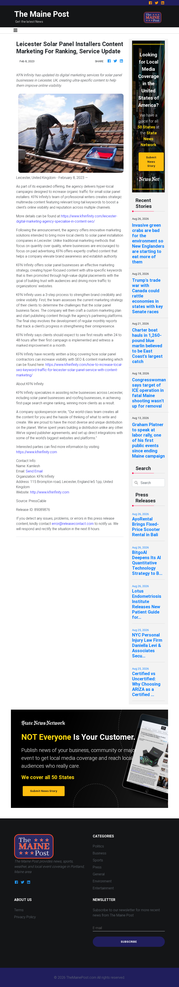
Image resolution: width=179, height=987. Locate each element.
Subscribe (129, 942)
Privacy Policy (25, 917)
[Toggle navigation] (15, 30)
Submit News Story (151, 162)
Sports (98, 860)
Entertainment (103, 888)
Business (99, 853)
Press (97, 867)
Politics (98, 846)
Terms (19, 910)
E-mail (97, 928)
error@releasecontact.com (73, 523)
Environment (102, 881)
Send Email (34, 471)
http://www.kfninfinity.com (49, 492)
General (99, 874)
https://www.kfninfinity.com (36, 452)
